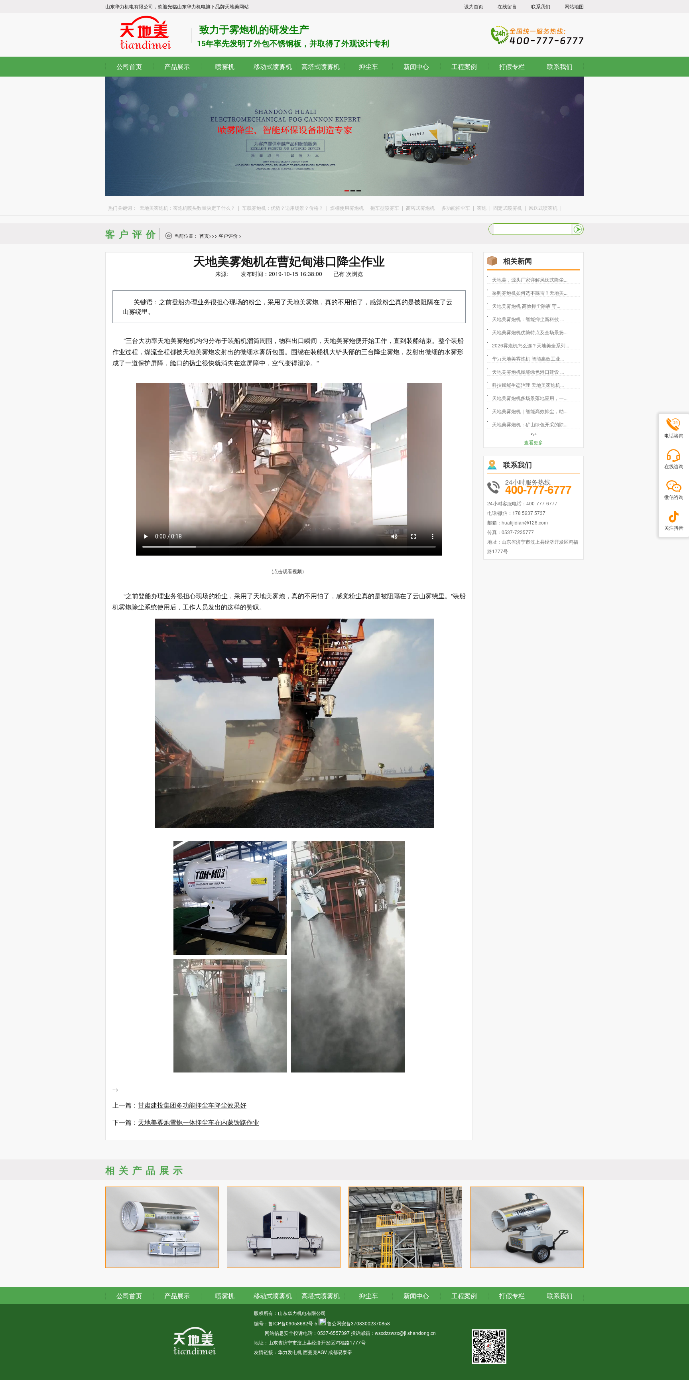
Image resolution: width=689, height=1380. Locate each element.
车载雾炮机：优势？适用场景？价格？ (282, 207)
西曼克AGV (315, 1351)
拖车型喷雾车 (384, 207)
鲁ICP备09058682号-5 (292, 1323)
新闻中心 (416, 1295)
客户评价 (228, 235)
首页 (204, 235)
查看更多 (533, 442)
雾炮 (481, 207)
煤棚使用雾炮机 (347, 207)
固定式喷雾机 (507, 207)
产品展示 (177, 1295)
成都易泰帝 (340, 1351)
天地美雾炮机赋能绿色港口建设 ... (528, 371)
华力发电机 (290, 1351)
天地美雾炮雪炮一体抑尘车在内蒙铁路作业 (198, 1122)
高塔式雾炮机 (420, 207)
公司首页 (129, 1295)
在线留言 (507, 6)
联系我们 (540, 6)
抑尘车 (368, 1295)
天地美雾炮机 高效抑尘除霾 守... (526, 305)
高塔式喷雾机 (320, 1295)
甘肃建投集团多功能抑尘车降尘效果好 (192, 1105)
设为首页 (473, 6)
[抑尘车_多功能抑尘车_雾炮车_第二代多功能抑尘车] (344, 194)
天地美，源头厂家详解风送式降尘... (529, 279)
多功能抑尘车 (455, 207)
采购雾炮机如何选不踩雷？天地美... (529, 292)
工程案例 (464, 1295)
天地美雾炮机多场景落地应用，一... (529, 397)
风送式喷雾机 (543, 207)
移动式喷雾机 (273, 1295)
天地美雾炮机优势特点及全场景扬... (529, 332)
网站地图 (574, 6)
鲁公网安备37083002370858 (358, 1323)
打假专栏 (512, 1295)
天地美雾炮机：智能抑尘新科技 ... (528, 318)
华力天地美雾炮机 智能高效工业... (528, 358)
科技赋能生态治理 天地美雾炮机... (528, 384)
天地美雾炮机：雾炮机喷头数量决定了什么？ (187, 207)
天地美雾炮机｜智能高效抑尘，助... (529, 411)
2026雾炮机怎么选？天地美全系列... (530, 345)
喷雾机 (224, 1295)
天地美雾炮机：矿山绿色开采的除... (529, 424)
